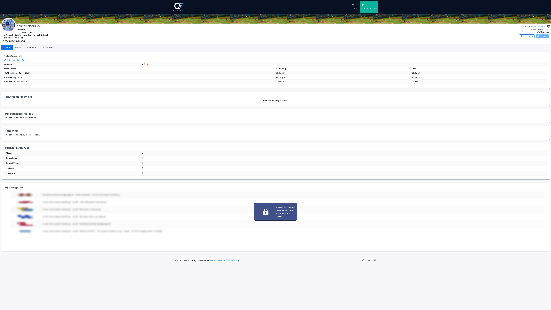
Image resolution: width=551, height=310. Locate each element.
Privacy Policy (233, 260)
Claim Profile (528, 36)
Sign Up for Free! (369, 8)
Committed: (533, 26)
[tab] (7, 47)
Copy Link (543, 36)
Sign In (355, 8)
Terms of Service (217, 260)
